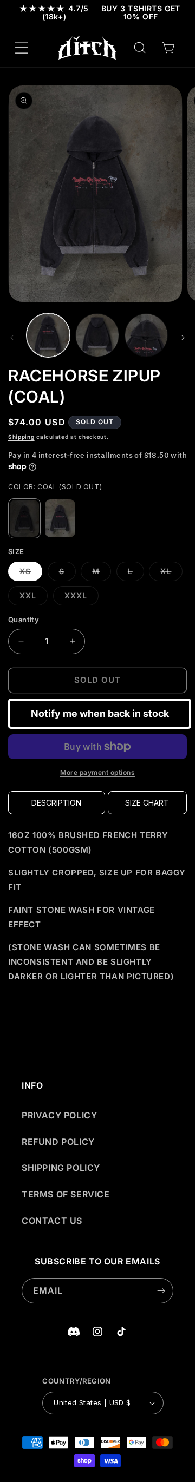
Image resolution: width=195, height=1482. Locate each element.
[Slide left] (12, 338)
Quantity (23, 619)
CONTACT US (52, 1220)
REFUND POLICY (58, 1141)
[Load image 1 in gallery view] (48, 335)
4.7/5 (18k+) (54, 12)
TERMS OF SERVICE (66, 1194)
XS (31, 573)
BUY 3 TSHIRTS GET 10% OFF (140, 12)
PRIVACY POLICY (59, 1115)
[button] (22, 48)
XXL (34, 597)
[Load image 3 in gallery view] (146, 335)
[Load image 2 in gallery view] (97, 335)
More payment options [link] (97, 772)
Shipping (21, 436)
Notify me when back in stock (100, 713)
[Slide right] (183, 338)
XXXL (81, 597)
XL (171, 573)
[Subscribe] (161, 1290)
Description (56, 802)
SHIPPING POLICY (61, 1167)
